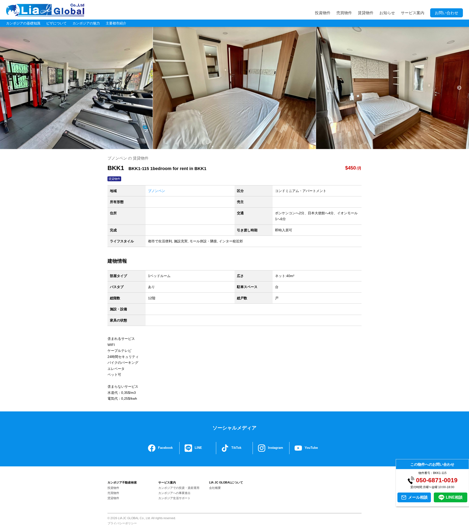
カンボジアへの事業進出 (174, 493)
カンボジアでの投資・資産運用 (178, 488)
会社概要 (215, 488)
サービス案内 (412, 13)
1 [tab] (212, 146)
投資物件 (322, 13)
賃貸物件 (365, 13)
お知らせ (387, 13)
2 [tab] (219, 146)
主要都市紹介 (116, 23)
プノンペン (156, 191)
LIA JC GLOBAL (45, 10)
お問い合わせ (446, 13)
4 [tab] (234, 146)
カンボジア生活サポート (174, 498)
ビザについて (56, 23)
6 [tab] (249, 146)
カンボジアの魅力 (86, 23)
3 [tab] (227, 146)
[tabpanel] (234, 88)
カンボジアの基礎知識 (23, 23)
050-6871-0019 (437, 480)
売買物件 (344, 13)
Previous (10, 88)
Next (459, 88)
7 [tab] (256, 146)
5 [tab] (241, 146)
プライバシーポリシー (122, 523)
